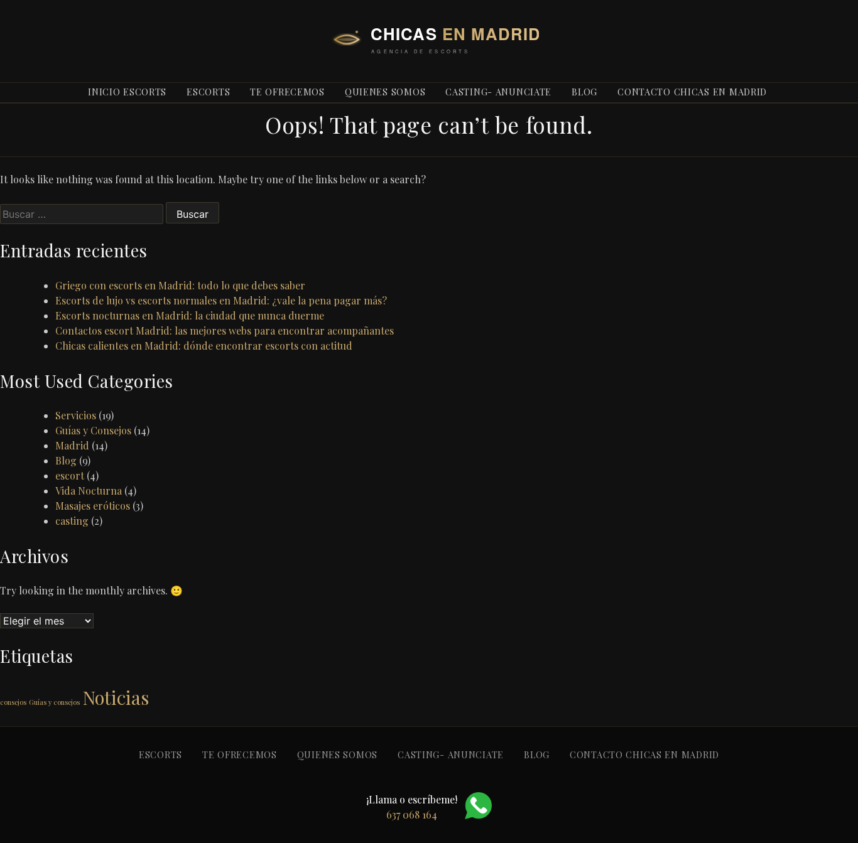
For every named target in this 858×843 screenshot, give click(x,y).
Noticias (115, 697)
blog (584, 91)
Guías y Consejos (93, 430)
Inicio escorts (127, 91)
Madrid (72, 445)
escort (69, 475)
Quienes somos (385, 91)
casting (72, 520)
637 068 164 (620, 53)
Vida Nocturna (88, 490)
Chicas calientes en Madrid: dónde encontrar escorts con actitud (203, 345)
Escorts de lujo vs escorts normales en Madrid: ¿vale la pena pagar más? (221, 300)
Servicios (75, 415)
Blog (66, 460)
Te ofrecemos (287, 91)
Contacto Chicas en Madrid (692, 91)
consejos (13, 702)
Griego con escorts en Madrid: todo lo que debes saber (180, 285)
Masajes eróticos (92, 505)
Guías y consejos (54, 702)
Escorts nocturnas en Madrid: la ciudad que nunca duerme (189, 315)
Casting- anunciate (498, 91)
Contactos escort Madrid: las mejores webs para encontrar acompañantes (224, 330)
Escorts (208, 91)
